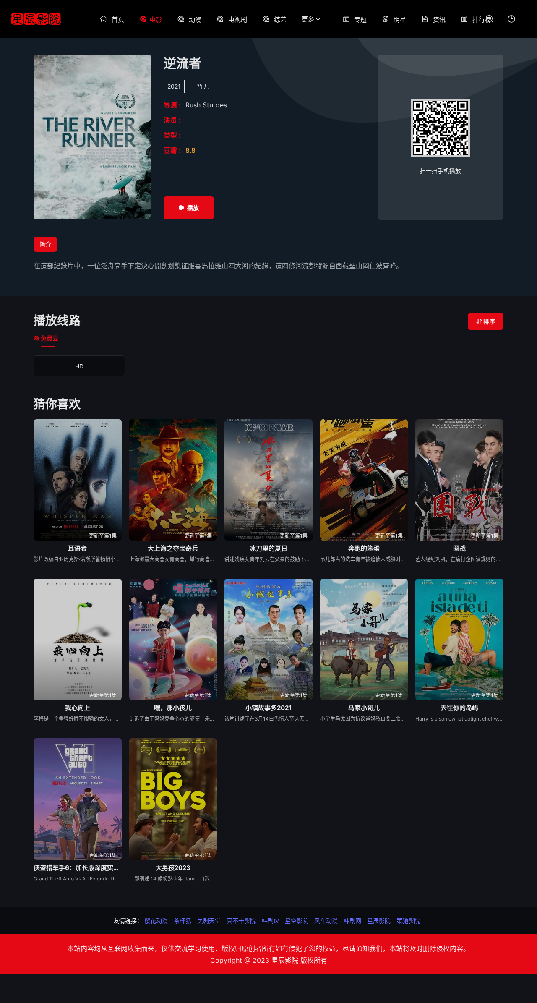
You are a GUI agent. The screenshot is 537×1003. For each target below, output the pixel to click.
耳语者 (77, 548)
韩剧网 (352, 920)
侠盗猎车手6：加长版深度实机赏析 (78, 868)
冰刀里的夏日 (268, 548)
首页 (118, 20)
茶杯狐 (182, 920)
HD (79, 366)
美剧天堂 (209, 920)
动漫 (195, 20)
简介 (45, 244)
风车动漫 (326, 920)
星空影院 (296, 920)
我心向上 (77, 708)
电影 (155, 20)
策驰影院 (408, 920)
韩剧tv (270, 920)
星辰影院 (379, 920)
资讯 (439, 20)
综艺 (280, 20)
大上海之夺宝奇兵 (173, 548)
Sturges (215, 105)
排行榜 (481, 20)
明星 (400, 20)
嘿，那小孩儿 (173, 708)
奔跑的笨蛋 (364, 548)
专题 (360, 20)
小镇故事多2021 (268, 708)
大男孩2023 (173, 868)
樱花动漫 (156, 920)
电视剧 (237, 20)
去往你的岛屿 (459, 708)
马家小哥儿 (364, 708)
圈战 (459, 548)
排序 (489, 321)
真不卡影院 (241, 920)
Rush (194, 105)
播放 (193, 207)
